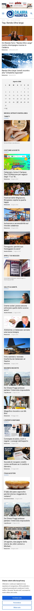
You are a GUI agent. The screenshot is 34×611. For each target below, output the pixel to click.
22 (24, 99)
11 (9, 95)
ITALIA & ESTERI (10, 473)
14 (21, 95)
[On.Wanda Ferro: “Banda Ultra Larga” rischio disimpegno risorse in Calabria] (17, 33)
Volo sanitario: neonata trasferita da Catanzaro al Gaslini (14, 359)
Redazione (5, 49)
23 (28, 99)
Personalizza (17, 602)
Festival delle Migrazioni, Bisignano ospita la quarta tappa (15, 200)
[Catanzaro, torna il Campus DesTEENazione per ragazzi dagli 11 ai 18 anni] (17, 162)
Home (3, 20)
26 (13, 102)
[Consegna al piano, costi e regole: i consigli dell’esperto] (17, 430)
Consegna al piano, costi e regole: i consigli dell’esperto (16, 440)
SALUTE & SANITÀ (10, 287)
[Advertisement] (17, 568)
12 (13, 95)
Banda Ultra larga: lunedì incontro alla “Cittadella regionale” (16, 71)
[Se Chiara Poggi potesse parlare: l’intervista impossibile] (17, 379)
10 (5, 95)
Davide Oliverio (8, 251)
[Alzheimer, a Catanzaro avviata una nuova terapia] (17, 322)
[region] (17, 594)
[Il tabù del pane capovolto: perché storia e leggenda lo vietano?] (17, 483)
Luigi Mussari (7, 392)
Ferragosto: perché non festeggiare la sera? (13, 248)
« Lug (5, 108)
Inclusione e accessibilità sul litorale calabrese (16, 224)
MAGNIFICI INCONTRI (11, 368)
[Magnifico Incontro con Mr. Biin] (17, 402)
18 (9, 99)
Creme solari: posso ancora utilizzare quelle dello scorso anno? (16, 308)
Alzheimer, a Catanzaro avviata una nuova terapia (17, 331)
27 (17, 102)
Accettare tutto (17, 598)
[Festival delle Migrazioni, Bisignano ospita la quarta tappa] (17, 189)
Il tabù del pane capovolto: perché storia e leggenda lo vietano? (15, 494)
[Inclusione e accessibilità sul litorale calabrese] (17, 214)
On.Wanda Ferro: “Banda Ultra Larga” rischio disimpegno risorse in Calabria (17, 45)
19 (13, 99)
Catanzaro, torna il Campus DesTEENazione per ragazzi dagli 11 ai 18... (15, 174)
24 (5, 102)
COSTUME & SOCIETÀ (11, 150)
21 (21, 99)
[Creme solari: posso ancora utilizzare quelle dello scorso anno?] (17, 297)
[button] (3, 13)
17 (5, 99)
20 (17, 99)
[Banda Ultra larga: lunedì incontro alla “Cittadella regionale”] (17, 60)
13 (17, 95)
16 (28, 95)
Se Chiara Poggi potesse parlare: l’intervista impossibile (17, 389)
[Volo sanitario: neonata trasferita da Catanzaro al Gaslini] (17, 346)
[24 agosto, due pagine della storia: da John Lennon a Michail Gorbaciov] (17, 533)
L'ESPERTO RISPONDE (12, 420)
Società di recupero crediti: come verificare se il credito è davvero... (16, 464)
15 (24, 95)
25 (9, 102)
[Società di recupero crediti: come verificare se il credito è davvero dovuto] (17, 453)
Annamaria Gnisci (9, 498)
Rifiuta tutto (17, 607)
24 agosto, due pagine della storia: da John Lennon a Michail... (15, 544)
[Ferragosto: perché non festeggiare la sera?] (17, 238)
